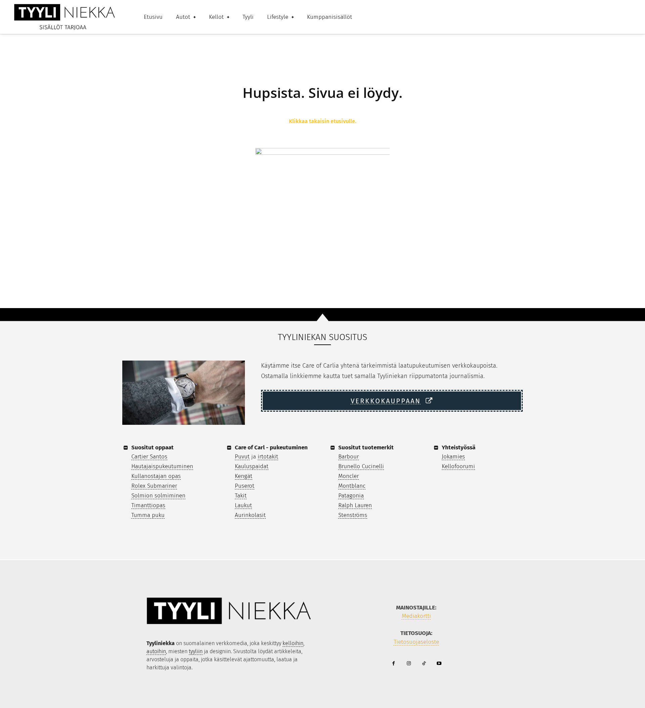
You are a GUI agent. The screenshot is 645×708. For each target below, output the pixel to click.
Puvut (242, 456)
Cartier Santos (149, 456)
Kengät (243, 476)
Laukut (243, 505)
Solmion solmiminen (158, 495)
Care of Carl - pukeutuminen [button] (271, 447)
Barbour (348, 456)
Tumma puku (148, 515)
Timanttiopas (148, 505)
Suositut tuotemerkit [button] (366, 447)
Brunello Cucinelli (361, 466)
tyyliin (196, 651)
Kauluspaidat (251, 466)
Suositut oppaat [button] (152, 447)
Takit (241, 495)
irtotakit (268, 456)
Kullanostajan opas (156, 476)
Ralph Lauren (355, 505)
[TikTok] (424, 664)
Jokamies (453, 456)
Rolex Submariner (154, 485)
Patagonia (351, 495)
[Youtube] (439, 664)
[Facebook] (393, 664)
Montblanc (352, 485)
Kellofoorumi (458, 466)
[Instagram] (409, 664)
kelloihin (293, 643)
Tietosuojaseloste (416, 641)
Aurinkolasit (250, 515)
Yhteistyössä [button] (458, 447)
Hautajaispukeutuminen (162, 466)
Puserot (244, 485)
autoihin (156, 651)
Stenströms (352, 515)
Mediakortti (416, 616)
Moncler (348, 476)
